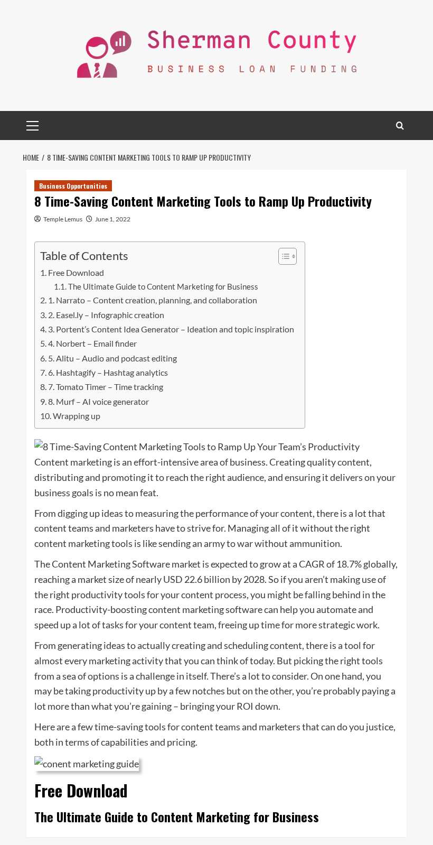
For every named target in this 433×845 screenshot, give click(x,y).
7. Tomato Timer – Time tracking (105, 387)
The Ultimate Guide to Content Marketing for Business (163, 286)
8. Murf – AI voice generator (98, 401)
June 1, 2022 (112, 219)
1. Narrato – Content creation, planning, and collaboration (152, 300)
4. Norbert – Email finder (92, 343)
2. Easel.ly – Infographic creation (106, 315)
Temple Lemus (62, 219)
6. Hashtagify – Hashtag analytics (108, 372)
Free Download (76, 272)
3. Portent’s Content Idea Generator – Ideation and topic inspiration (171, 329)
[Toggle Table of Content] (282, 256)
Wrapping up (76, 416)
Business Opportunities (73, 185)
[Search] (400, 125)
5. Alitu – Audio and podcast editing (112, 358)
